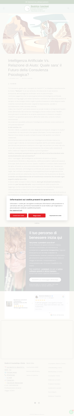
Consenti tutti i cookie (18, 215)
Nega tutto (37, 215)
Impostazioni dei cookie (55, 215)
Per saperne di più (16, 210)
